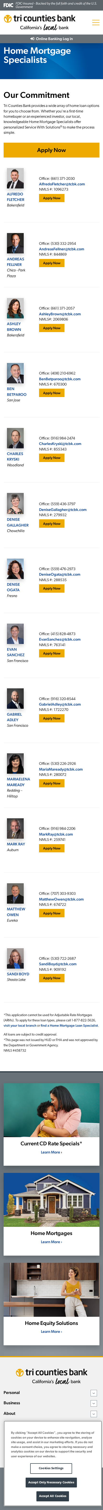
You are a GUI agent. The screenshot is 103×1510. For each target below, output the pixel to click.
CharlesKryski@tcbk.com (60, 443)
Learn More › (51, 1242)
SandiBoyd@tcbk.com (58, 964)
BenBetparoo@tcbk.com (60, 379)
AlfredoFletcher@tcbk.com (62, 184)
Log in (54, 38)
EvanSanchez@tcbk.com (60, 639)
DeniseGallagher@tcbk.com (63, 509)
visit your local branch (20, 1025)
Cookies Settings (51, 1468)
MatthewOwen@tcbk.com (61, 899)
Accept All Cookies (52, 1496)
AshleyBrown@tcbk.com (60, 314)
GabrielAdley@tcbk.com (60, 704)
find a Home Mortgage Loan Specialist (69, 1025)
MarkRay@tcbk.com (56, 834)
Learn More (50, 1152)
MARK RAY (16, 844)
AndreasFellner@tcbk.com (61, 249)
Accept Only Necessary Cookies (51, 1482)
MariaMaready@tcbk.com (61, 769)
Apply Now (51, 149)
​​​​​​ (59, 575)
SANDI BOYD (18, 974)
